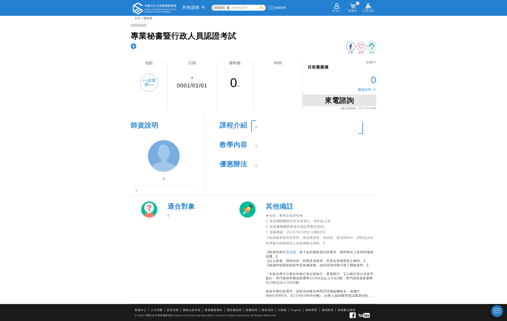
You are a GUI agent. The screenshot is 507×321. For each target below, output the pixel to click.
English (296, 310)
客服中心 (141, 310)
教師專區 (311, 310)
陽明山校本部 (192, 310)
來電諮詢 (339, 100)
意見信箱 (289, 252)
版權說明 (252, 310)
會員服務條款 (214, 310)
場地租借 (328, 310)
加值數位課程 (346, 310)
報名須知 (268, 310)
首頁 (138, 18)
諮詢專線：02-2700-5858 (361, 108)
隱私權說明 (234, 310)
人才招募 (157, 310)
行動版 (282, 310)
